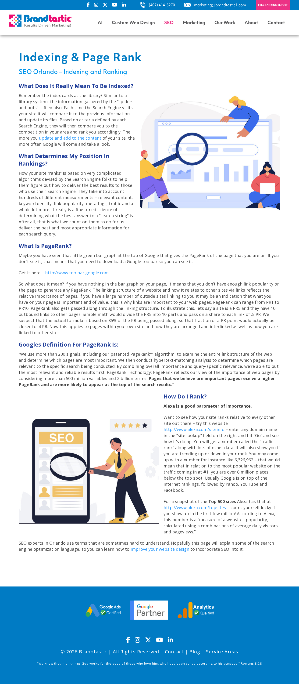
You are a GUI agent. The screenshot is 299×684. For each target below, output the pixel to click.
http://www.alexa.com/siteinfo (194, 429)
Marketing (194, 22)
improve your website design (160, 549)
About (251, 22)
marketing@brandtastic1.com (220, 4)
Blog (194, 651)
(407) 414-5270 (162, 4)
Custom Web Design (133, 22)
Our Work (224, 22)
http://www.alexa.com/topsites (195, 507)
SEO (169, 22)
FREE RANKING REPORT (273, 5)
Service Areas (222, 651)
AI (100, 22)
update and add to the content (70, 138)
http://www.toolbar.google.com (77, 272)
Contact (276, 22)
